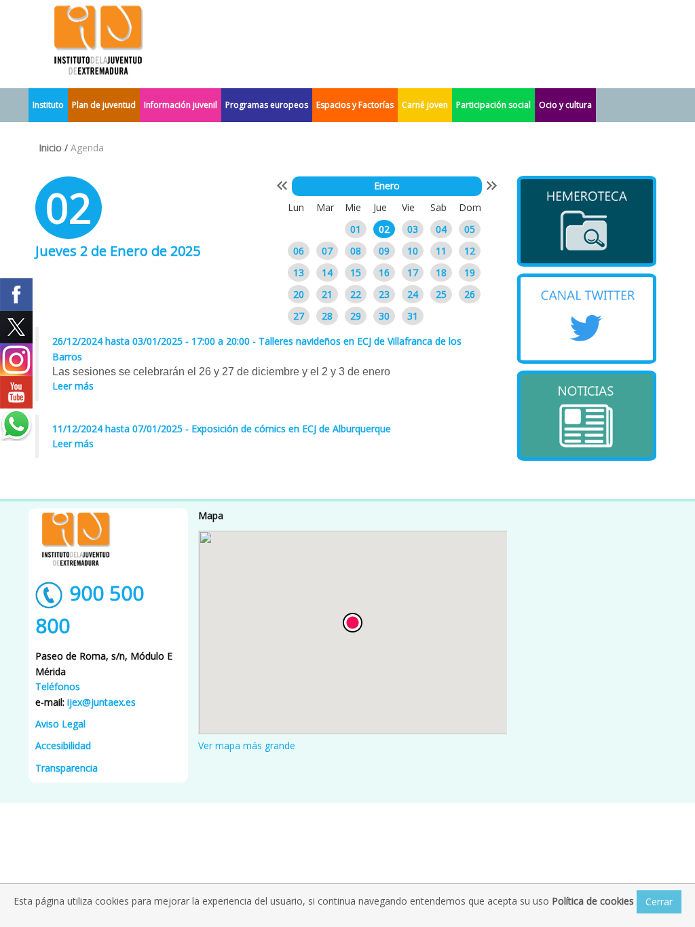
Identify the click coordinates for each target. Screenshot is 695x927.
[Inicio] (98, 39)
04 (441, 229)
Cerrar (659, 901)
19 (469, 272)
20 (298, 294)
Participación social (493, 105)
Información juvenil (180, 105)
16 (384, 272)
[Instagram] (16, 359)
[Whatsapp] (16, 425)
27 (298, 315)
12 (469, 250)
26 (469, 294)
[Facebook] (16, 294)
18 (441, 272)
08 (355, 250)
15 (355, 272)
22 (355, 294)
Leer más (73, 385)
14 (327, 272)
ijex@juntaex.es (101, 702)
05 (469, 229)
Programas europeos (266, 105)
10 (412, 250)
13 (298, 272)
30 (384, 315)
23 (384, 294)
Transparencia (66, 767)
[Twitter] (16, 327)
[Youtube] (16, 392)
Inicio (50, 147)
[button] (352, 622)
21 (327, 294)
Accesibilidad (63, 745)
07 (327, 250)
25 (441, 294)
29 (355, 315)
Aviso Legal (60, 723)
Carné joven (425, 105)
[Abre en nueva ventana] (586, 221)
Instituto (48, 105)
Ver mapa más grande (246, 745)
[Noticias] (586, 416)
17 (412, 272)
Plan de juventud (104, 105)
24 (412, 294)
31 (412, 315)
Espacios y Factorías (355, 105)
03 (412, 229)
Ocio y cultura (565, 105)
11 (441, 250)
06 (298, 250)
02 (384, 229)
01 (355, 229)
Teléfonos (57, 686)
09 (384, 250)
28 (327, 315)
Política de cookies (594, 900)
